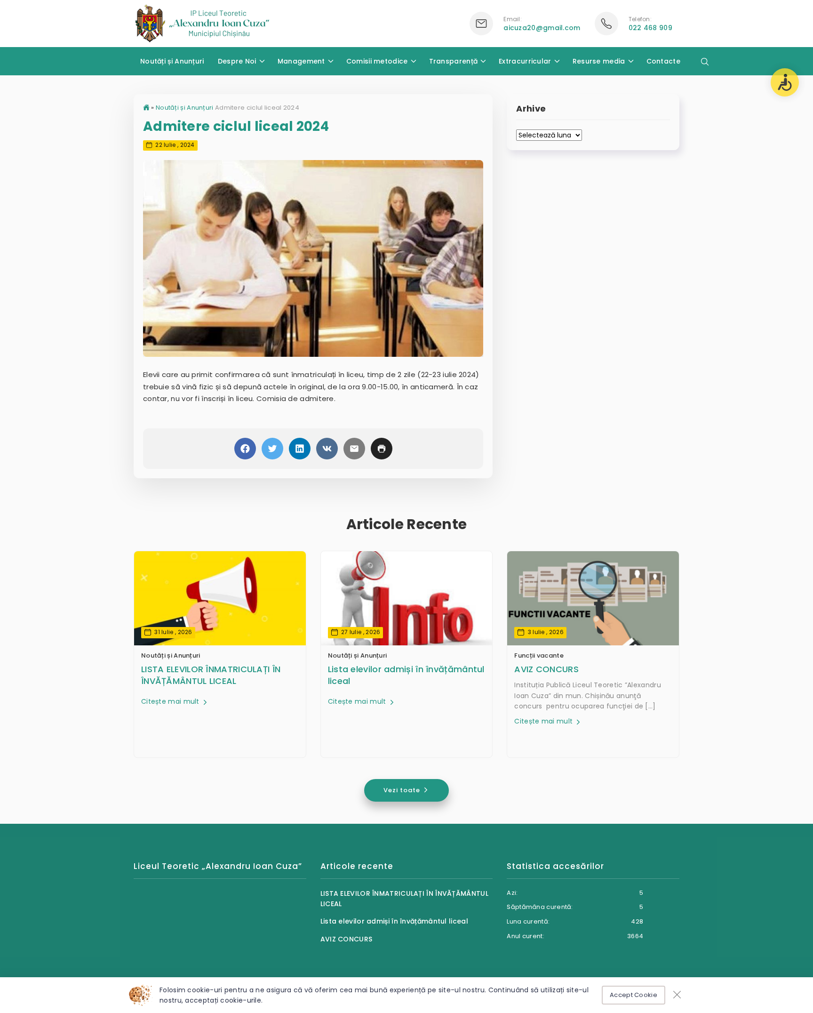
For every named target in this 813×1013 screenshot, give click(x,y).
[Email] (354, 448)
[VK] (327, 448)
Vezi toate (402, 790)
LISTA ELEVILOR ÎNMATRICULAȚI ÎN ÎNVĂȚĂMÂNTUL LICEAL (210, 675)
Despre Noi (237, 61)
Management (301, 61)
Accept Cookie (633, 994)
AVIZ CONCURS (546, 669)
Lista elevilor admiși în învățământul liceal (406, 675)
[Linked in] (300, 448)
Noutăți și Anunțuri (172, 61)
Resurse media (599, 61)
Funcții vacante (539, 655)
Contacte (663, 61)
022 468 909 (650, 27)
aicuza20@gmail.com (541, 27)
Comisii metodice (377, 61)
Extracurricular (525, 61)
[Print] (381, 448)
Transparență (453, 61)
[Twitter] (272, 448)
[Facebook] (245, 448)
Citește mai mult (171, 701)
